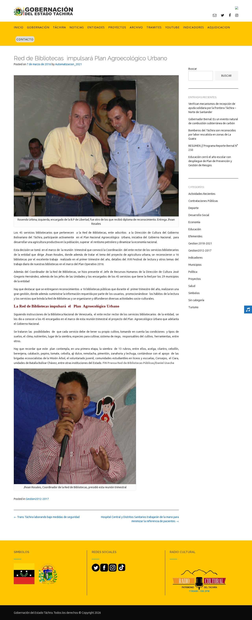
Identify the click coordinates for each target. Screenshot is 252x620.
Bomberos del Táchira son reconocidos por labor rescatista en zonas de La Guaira (212, 134)
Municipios (195, 264)
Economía (194, 222)
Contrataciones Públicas (203, 200)
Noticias (76, 27)
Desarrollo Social (198, 215)
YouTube (172, 27)
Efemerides (195, 236)
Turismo (193, 307)
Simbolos (194, 293)
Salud (191, 286)
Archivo (136, 27)
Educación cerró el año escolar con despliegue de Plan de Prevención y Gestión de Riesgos (210, 161)
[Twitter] (222, 15)
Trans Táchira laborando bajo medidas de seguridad (47, 517)
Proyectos (117, 27)
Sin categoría (196, 300)
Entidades (96, 27)
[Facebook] (230, 15)
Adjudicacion (219, 27)
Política (192, 271)
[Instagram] (236, 15)
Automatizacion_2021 (68, 64)
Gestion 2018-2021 (200, 243)
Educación (194, 229)
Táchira (59, 27)
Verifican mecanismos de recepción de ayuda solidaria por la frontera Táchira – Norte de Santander (212, 108)
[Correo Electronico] (214, 15)
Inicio (18, 27)
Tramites (154, 27)
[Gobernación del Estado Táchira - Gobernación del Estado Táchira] (43, 11)
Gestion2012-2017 (37, 498)
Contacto (25, 39)
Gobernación (38, 27)
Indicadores (193, 27)
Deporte (193, 208)
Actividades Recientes (201, 193)
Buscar (192, 68)
